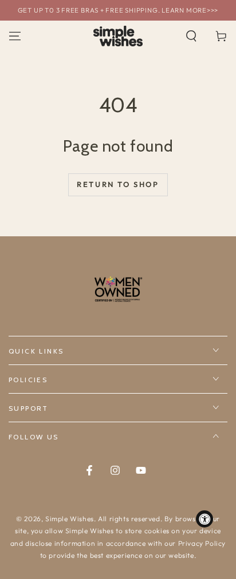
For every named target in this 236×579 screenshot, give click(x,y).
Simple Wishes (69, 518)
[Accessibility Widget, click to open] (204, 519)
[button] (191, 36)
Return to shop (118, 184)
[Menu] (15, 36)
